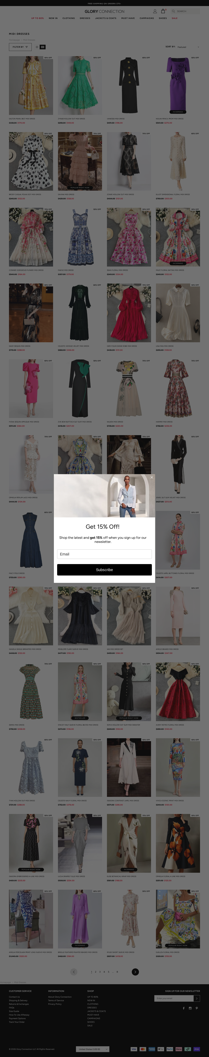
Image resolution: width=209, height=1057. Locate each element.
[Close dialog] (151, 477)
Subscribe (104, 570)
